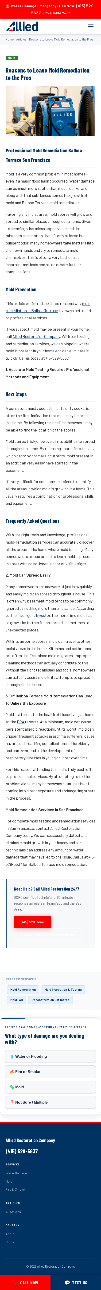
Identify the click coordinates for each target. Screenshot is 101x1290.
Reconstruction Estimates (50, 1000)
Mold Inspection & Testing (63, 989)
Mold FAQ (16, 1000)
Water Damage (16, 1173)
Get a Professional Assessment (48, 935)
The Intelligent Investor (30, 615)
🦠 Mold (17, 1087)
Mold (9, 1181)
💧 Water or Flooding (28, 1056)
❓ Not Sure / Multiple (29, 1102)
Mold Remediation (23, 989)
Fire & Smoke (15, 1189)
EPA (21, 721)
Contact (12, 1242)
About (10, 1234)
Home (10, 39)
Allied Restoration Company (36, 336)
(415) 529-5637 (33, 922)
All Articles (13, 1212)
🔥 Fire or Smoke (25, 1072)
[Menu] (90, 26)
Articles (21, 39)
